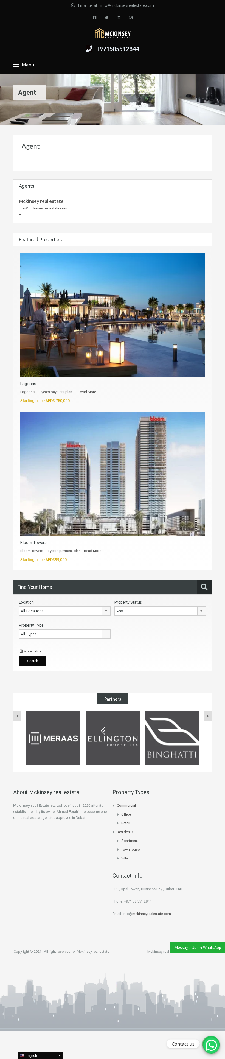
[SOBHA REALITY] (172, 738)
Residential (125, 832)
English (30, 1056)
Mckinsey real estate (41, 201)
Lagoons (28, 383)
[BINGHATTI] (113, 738)
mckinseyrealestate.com (151, 914)
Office (126, 814)
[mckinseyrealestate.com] (113, 34)
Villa (124, 858)
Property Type (31, 625)
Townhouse (130, 849)
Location (26, 602)
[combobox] (65, 611)
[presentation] (17, 716)
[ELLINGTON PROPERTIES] (53, 738)
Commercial (126, 805)
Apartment (129, 841)
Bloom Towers (33, 542)
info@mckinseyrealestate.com (127, 5)
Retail (125, 823)
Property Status (128, 602)
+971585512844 (117, 48)
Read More (87, 392)
